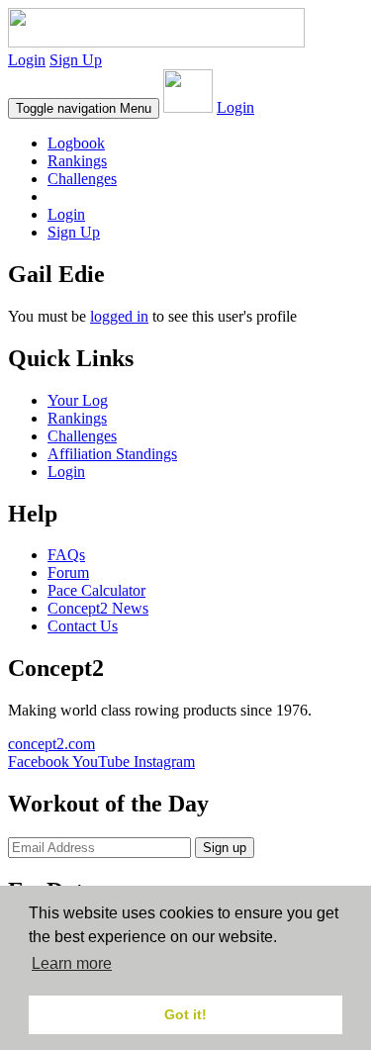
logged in (119, 316)
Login (27, 59)
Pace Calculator (96, 590)
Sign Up (75, 59)
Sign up (224, 847)
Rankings (77, 160)
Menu (83, 108)
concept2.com (51, 743)
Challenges (82, 178)
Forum (68, 572)
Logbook (76, 143)
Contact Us (82, 626)
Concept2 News (97, 608)
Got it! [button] (185, 1014)
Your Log (77, 400)
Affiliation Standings (112, 453)
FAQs (66, 554)
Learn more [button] (72, 963)
